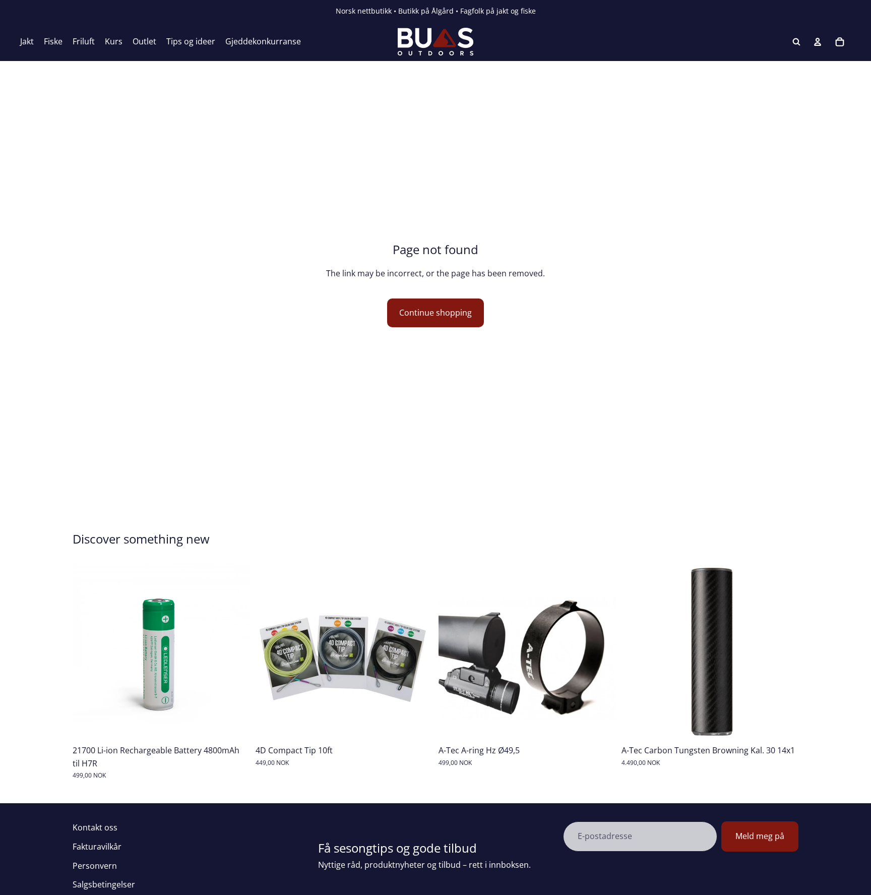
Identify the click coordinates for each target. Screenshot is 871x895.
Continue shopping (435, 312)
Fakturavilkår (97, 846)
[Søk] (796, 42)
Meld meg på (759, 836)
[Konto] (817, 42)
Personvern (95, 865)
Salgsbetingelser (104, 884)
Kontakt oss (95, 827)
